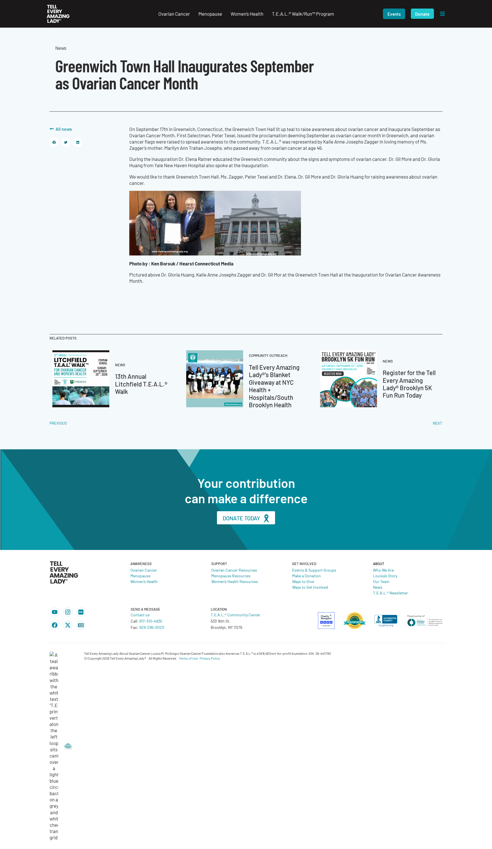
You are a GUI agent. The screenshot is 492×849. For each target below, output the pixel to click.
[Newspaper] (81, 625)
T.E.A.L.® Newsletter (390, 592)
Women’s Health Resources (234, 581)
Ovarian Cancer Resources (234, 569)
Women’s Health (144, 581)
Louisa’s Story (385, 575)
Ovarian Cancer (143, 569)
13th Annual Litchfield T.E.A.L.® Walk (141, 383)
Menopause (140, 575)
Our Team (381, 581)
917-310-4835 (150, 620)
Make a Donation (306, 575)
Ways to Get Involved (310, 587)
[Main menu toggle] (442, 14)
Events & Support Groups (314, 569)
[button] (394, 14)
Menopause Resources (231, 575)
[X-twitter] (68, 625)
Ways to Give (303, 581)
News (377, 587)
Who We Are (383, 569)
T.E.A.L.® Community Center (235, 614)
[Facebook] (55, 625)
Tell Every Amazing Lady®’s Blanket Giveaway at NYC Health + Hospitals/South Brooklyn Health (274, 386)
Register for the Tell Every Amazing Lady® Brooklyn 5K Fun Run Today (409, 383)
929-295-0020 (151, 627)
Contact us (140, 614)
